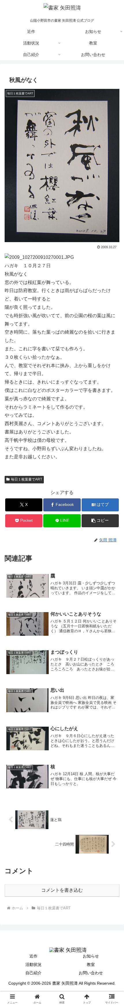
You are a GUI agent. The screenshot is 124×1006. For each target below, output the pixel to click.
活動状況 (33, 964)
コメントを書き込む (62, 890)
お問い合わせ (91, 973)
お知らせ (91, 956)
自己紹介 (33, 973)
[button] (100, 520)
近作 (33, 956)
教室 (91, 964)
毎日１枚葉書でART (26, 479)
